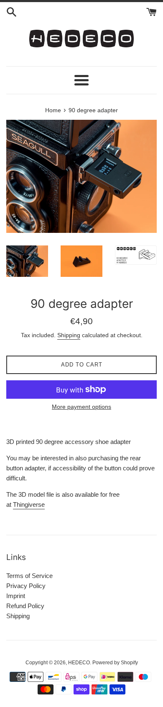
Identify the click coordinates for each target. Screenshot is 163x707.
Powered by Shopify (115, 663)
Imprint (15, 595)
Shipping (68, 335)
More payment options (81, 406)
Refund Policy (25, 605)
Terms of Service (29, 575)
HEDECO (79, 663)
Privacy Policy (26, 585)
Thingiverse (29, 504)
